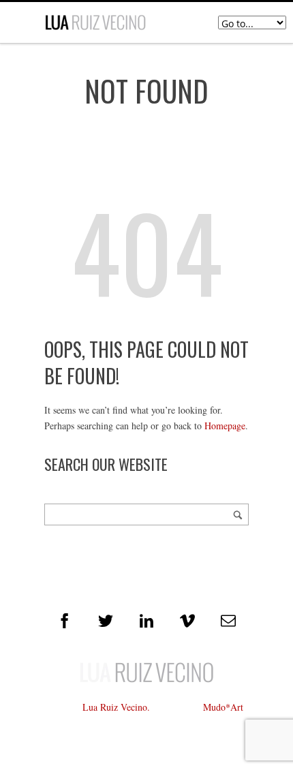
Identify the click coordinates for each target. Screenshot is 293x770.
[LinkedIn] (146, 620)
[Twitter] (105, 620)
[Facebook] (64, 620)
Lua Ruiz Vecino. (116, 706)
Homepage (224, 425)
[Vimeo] (187, 620)
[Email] (228, 620)
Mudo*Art (223, 706)
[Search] (238, 514)
